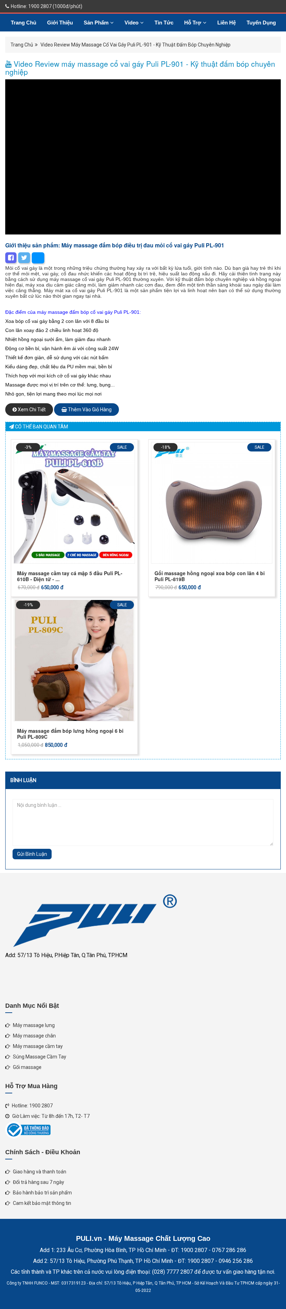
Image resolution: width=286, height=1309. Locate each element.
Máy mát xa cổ (60, 290)
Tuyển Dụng (261, 23)
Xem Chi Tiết (31, 409)
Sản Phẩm (96, 23)
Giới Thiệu (60, 23)
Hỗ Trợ (192, 23)
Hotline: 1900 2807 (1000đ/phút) (46, 6)
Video (131, 23)
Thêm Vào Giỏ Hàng (89, 409)
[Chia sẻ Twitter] (24, 258)
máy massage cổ (68, 279)
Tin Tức (164, 23)
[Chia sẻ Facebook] (11, 258)
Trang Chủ (23, 23)
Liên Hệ (226, 23)
